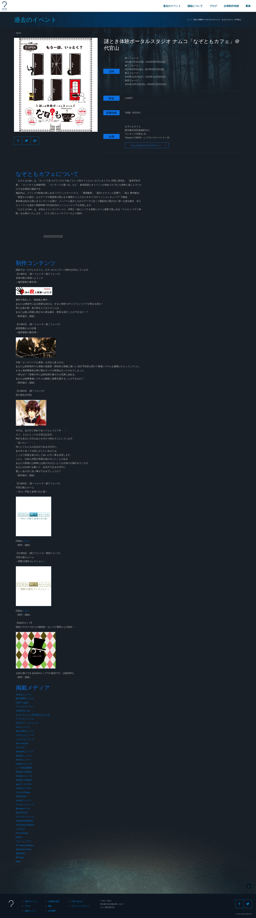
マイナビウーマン (25, 706)
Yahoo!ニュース (24, 694)
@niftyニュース (23, 755)
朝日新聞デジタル (25, 698)
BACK (18, 33)
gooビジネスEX (23, 784)
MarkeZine (21, 796)
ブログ (213, 6)
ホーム (189, 20)
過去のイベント (172, 6)
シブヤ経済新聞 (24, 768)
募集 (248, 6)
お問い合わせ (76, 901)
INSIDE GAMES (24, 772)
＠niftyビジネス (23, 788)
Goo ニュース (23, 727)
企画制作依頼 (231, 6)
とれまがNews (23, 792)
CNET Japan (22, 702)
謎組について (195, 6)
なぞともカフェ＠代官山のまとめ (33, 715)
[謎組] (4, 6)
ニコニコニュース (25, 739)
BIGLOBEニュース (25, 731)
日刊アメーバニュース (27, 723)
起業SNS (20, 853)
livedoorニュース (24, 764)
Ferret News (22, 833)
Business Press (23, 849)
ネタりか (20, 747)
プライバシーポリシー (80, 906)
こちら (26, 541)
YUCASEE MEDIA (25, 825)
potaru (19, 837)
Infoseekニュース (24, 751)
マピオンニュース (25, 735)
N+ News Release (25, 845)
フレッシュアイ (24, 841)
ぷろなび (20, 829)
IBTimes (20, 857)
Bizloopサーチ (23, 808)
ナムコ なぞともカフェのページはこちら (150, 145)
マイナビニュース (25, 719)
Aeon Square (22, 743)
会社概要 (51, 911)
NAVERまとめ (23, 711)
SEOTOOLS (22, 812)
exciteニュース (23, 759)
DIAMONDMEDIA (24, 821)
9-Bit (18, 861)
